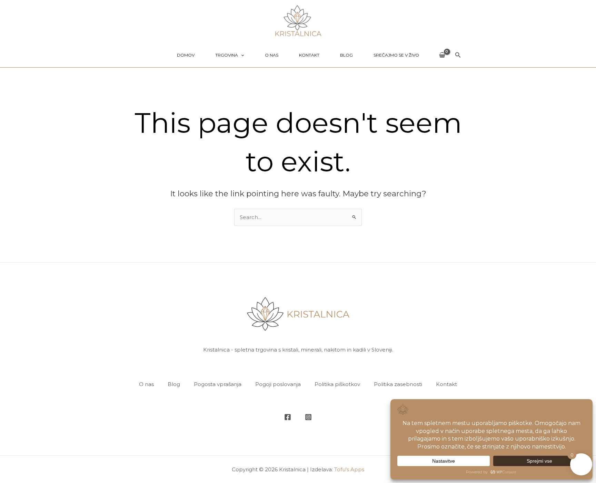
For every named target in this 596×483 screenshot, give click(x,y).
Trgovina (226, 55)
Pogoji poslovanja (278, 384)
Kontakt (309, 55)
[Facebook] (287, 417)
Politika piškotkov (337, 384)
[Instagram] (308, 417)
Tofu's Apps (349, 469)
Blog (346, 55)
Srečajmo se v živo (396, 55)
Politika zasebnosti (398, 384)
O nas (271, 55)
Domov (186, 55)
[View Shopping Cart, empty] (442, 55)
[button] (241, 55)
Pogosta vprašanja (217, 384)
